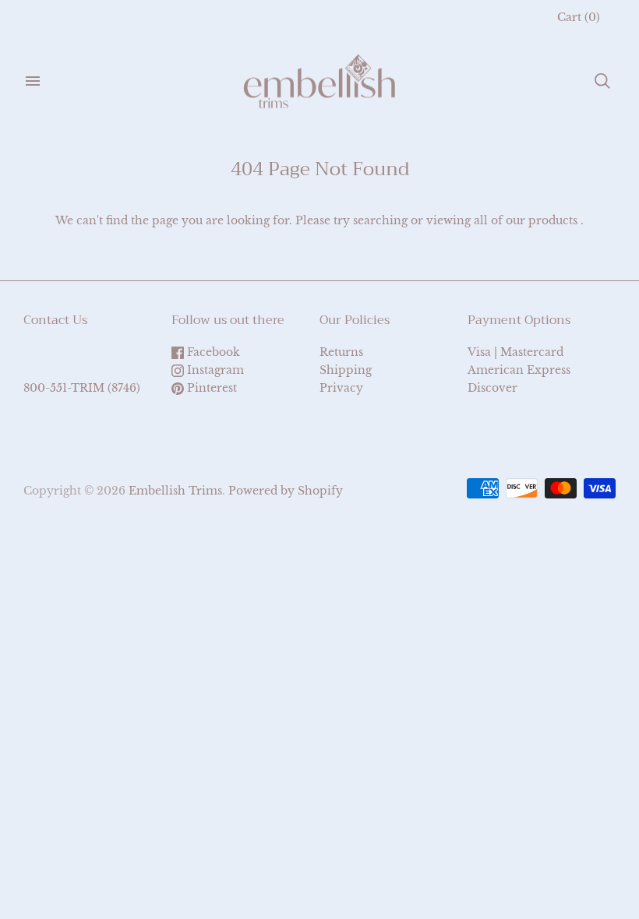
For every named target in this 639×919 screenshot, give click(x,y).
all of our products (525, 220)
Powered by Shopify (285, 491)
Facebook (212, 352)
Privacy (341, 388)
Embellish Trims (175, 491)
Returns (341, 352)
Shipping (346, 370)
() (578, 17)
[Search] (602, 81)
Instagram (214, 370)
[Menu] (32, 81)
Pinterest (210, 388)
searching (380, 220)
